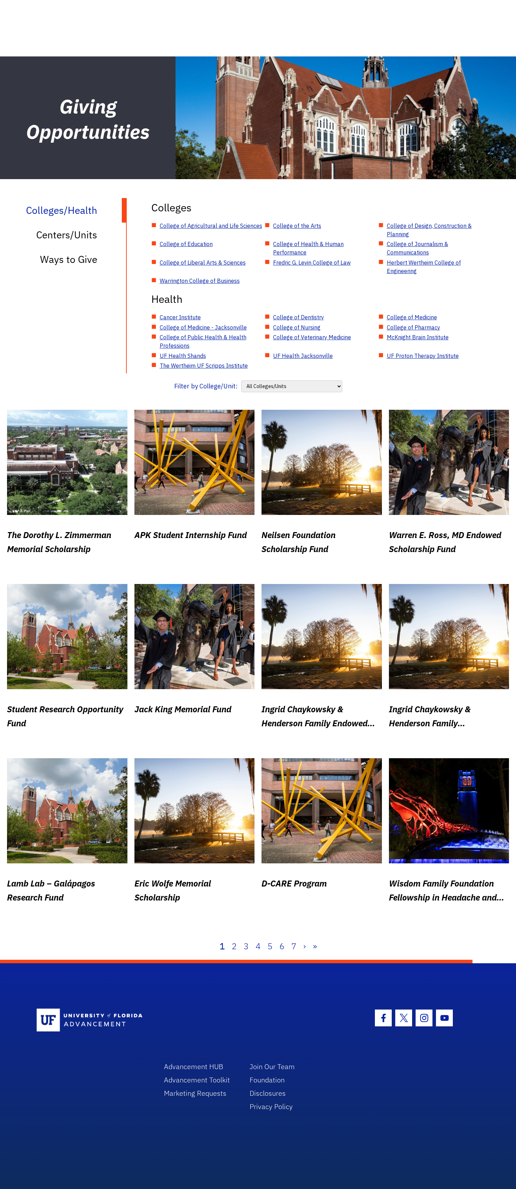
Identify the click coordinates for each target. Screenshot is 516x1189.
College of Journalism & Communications (417, 248)
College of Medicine (412, 317)
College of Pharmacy (413, 327)
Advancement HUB (193, 1066)
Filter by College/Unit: (206, 386)
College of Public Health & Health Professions (203, 341)
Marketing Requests (195, 1093)
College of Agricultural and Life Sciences (211, 225)
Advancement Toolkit (197, 1080)
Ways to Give (68, 259)
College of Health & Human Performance (308, 248)
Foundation (267, 1080)
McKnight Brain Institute (418, 337)
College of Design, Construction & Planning (429, 230)
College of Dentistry (298, 317)
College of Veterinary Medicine (312, 337)
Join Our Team (272, 1066)
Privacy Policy (271, 1106)
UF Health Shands (183, 355)
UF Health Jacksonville (303, 355)
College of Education (186, 243)
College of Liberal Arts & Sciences (203, 262)
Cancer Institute (180, 317)
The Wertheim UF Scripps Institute (204, 365)
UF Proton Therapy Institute (423, 355)
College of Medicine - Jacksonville (203, 327)
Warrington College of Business (200, 280)
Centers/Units (66, 234)
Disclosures (268, 1093)
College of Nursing (296, 327)
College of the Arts (297, 225)
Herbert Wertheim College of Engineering (424, 266)
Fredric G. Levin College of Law (312, 262)
